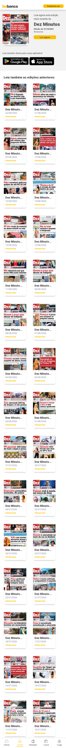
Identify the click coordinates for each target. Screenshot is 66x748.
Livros (46, 745)
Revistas (33, 745)
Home (6, 745)
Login (59, 745)
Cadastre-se (53, 6)
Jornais (20, 745)
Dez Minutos (47, 24)
